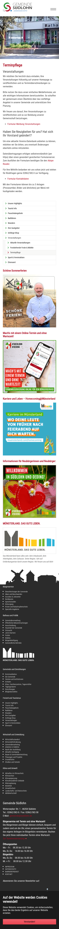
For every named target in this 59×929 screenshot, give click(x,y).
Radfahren (8, 710)
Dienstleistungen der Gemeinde (16, 592)
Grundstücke (9, 759)
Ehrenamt (8, 725)
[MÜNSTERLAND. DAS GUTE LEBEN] (29, 540)
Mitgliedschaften (11, 692)
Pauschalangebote (11, 708)
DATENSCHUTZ (10, 869)
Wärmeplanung (10, 783)
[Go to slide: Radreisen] (48, 55)
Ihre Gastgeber (10, 715)
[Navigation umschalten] (53, 9)
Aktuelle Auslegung (12, 752)
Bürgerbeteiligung (11, 640)
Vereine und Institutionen (14, 679)
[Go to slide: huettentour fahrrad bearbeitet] (40, 55)
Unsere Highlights (11, 703)
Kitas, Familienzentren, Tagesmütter (18, 684)
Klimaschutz (9, 776)
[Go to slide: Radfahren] (14, 55)
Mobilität (8, 786)
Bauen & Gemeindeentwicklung (16, 754)
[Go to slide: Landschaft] (18, 55)
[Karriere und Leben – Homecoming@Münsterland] (29, 429)
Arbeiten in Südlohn (12, 747)
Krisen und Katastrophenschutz (16, 607)
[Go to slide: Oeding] (21, 55)
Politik (7, 635)
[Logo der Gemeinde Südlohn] (17, 11)
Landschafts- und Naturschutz (16, 791)
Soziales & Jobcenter (13, 597)
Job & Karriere (10, 633)
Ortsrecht (8, 630)
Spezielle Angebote (12, 609)
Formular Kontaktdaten (18, 178)
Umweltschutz (10, 788)
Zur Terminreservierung (13, 838)
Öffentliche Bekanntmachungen (16, 623)
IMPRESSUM (9, 867)
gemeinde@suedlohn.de (21, 815)
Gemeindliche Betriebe (13, 643)
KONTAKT (8, 874)
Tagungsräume (10, 687)
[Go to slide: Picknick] (37, 55)
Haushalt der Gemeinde (13, 628)
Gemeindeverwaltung (12, 620)
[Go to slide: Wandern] (25, 55)
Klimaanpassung (11, 778)
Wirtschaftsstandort (12, 739)
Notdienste (9, 599)
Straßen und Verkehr (12, 762)
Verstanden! (29, 921)
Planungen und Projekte (13, 757)
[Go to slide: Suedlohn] (33, 55)
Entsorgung (9, 604)
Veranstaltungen (11, 720)
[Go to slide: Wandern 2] (44, 55)
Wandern (8, 713)
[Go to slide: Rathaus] (10, 55)
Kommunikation (11, 674)
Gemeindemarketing (12, 744)
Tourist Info (9, 705)
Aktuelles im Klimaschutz (14, 773)
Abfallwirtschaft (11, 793)
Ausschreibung (10, 625)
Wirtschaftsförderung (13, 742)
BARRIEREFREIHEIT (12, 872)
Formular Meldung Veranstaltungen (23, 124)
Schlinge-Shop (10, 718)
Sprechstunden (10, 602)
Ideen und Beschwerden (13, 594)
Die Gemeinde (10, 677)
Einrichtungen (10, 689)
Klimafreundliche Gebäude (14, 781)
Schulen (8, 682)
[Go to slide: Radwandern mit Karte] (29, 55)
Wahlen (7, 638)
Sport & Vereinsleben (12, 723)
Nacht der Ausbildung (12, 749)
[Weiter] (56, 37)
